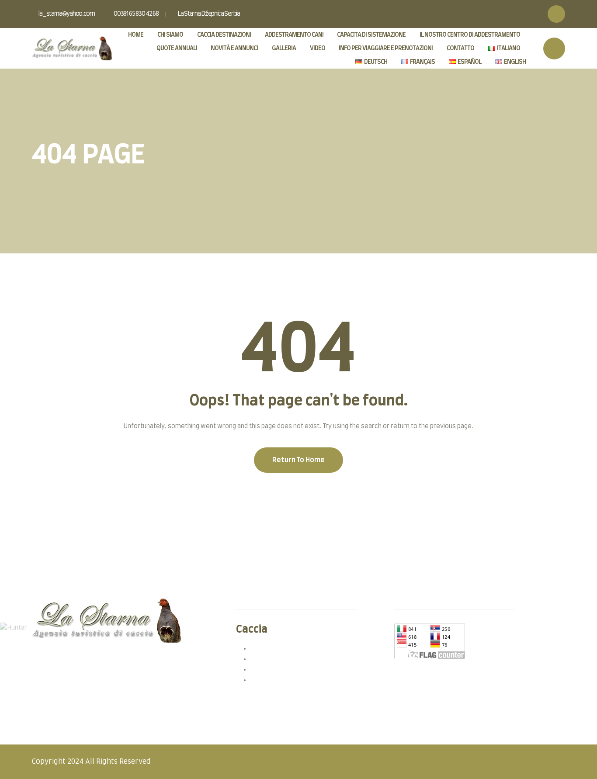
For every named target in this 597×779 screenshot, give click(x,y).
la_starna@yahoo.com (66, 14)
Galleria (284, 48)
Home (135, 35)
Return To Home (298, 460)
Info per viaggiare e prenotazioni (386, 48)
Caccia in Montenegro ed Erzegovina (303, 659)
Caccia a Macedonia (278, 669)
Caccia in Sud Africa (278, 680)
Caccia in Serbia (272, 648)
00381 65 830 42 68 (135, 14)
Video (317, 48)
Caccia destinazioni (224, 35)
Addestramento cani (294, 35)
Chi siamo (170, 35)
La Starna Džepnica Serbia (208, 14)
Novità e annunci (234, 48)
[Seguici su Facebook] (556, 14)
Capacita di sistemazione (371, 35)
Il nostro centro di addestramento (470, 35)
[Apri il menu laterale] (554, 48)
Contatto (460, 48)
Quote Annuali (176, 48)
